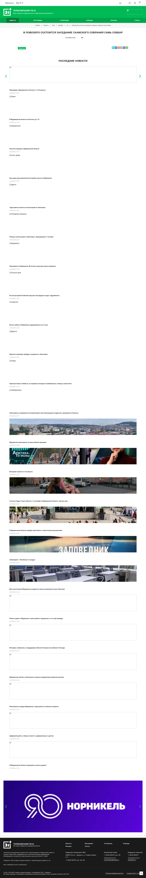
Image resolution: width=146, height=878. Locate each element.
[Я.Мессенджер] (113, 47)
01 (67, 25)
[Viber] (124, 47)
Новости (12, 20)
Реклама (114, 20)
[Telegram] (121, 47)
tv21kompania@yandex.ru (111, 860)
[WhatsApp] (127, 47)
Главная (37, 25)
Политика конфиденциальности (114, 873)
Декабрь (60, 25)
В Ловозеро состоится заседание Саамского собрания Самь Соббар (91, 25)
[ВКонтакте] (116, 47)
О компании (64, 20)
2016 (53, 25)
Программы (37, 20)
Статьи (137, 20)
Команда (89, 20)
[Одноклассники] (118, 47)
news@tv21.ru (132, 860)
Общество (22, 48)
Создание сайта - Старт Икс (135, 873)
